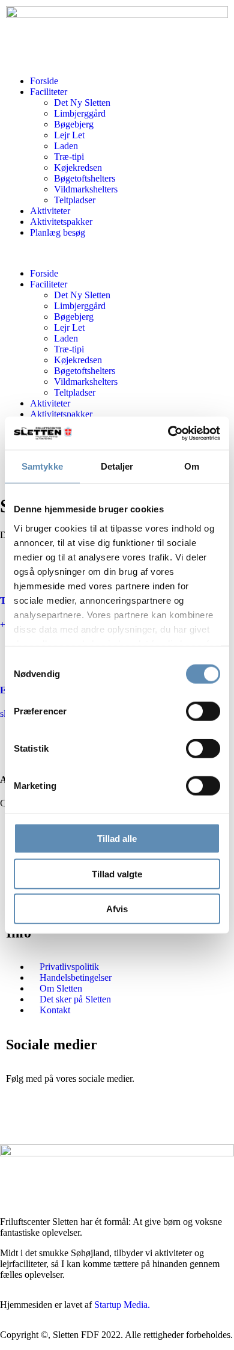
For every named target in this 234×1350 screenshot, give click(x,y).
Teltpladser (74, 200)
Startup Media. (122, 1304)
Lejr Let (69, 135)
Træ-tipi (69, 157)
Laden (66, 146)
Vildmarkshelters (86, 189)
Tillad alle (117, 838)
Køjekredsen (78, 167)
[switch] (203, 711)
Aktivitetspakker (61, 221)
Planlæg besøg (57, 232)
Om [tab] (191, 466)
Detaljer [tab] (117, 466)
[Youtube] (86, 1121)
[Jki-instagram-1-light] (53, 1121)
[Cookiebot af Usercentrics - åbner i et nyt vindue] (168, 433)
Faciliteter (48, 92)
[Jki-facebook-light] (21, 1121)
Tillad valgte (117, 873)
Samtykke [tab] (42, 466)
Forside (44, 81)
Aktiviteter (50, 211)
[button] (117, 253)
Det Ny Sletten (82, 102)
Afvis (117, 909)
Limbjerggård (80, 113)
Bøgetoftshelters (84, 178)
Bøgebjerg (74, 124)
